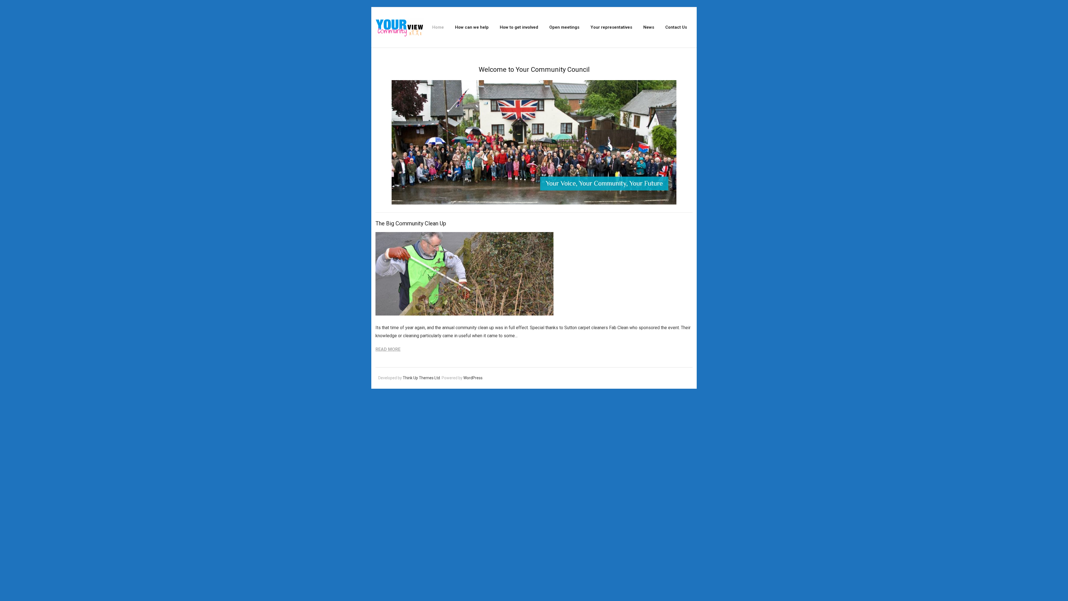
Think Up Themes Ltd (421, 378)
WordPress (473, 378)
